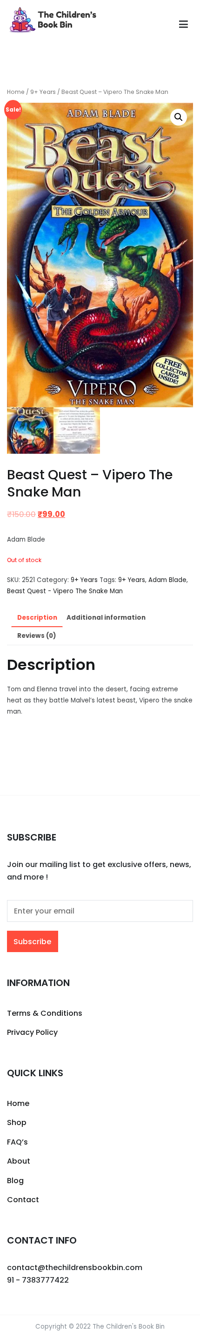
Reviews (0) (36, 635)
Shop (17, 1122)
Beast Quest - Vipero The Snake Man (65, 591)
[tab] (37, 618)
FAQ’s (17, 1142)
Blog (15, 1180)
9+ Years (43, 92)
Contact (23, 1199)
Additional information (106, 617)
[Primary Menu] (183, 25)
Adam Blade (167, 580)
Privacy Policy (32, 1032)
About (18, 1161)
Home (16, 92)
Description (37, 617)
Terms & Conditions (44, 1013)
